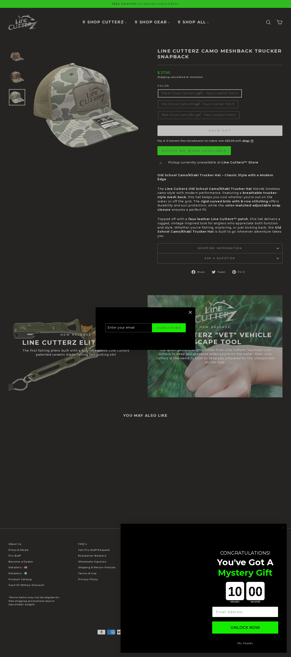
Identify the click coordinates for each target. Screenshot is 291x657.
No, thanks (245, 643)
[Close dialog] (283, 527)
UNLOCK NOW (245, 627)
